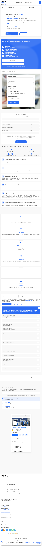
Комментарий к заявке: (13, 96)
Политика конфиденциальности (21, 538)
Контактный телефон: (12, 76)
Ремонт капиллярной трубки (6, 124)
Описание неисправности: (13, 91)
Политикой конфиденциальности (30, 395)
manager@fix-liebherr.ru (5, 512)
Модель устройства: (12, 86)
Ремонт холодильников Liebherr (13, 486)
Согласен (38, 543)
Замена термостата (5, 130)
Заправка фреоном (4, 121)
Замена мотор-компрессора (6, 133)
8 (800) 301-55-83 (4, 506)
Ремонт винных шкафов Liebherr (13, 491)
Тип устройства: (11, 81)
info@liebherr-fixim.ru (5, 509)
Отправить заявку (13, 64)
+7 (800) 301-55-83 (18, 2)
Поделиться (2, 530)
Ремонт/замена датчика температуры (7, 127)
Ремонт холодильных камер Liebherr (14, 489)
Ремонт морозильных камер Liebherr (14, 493)
